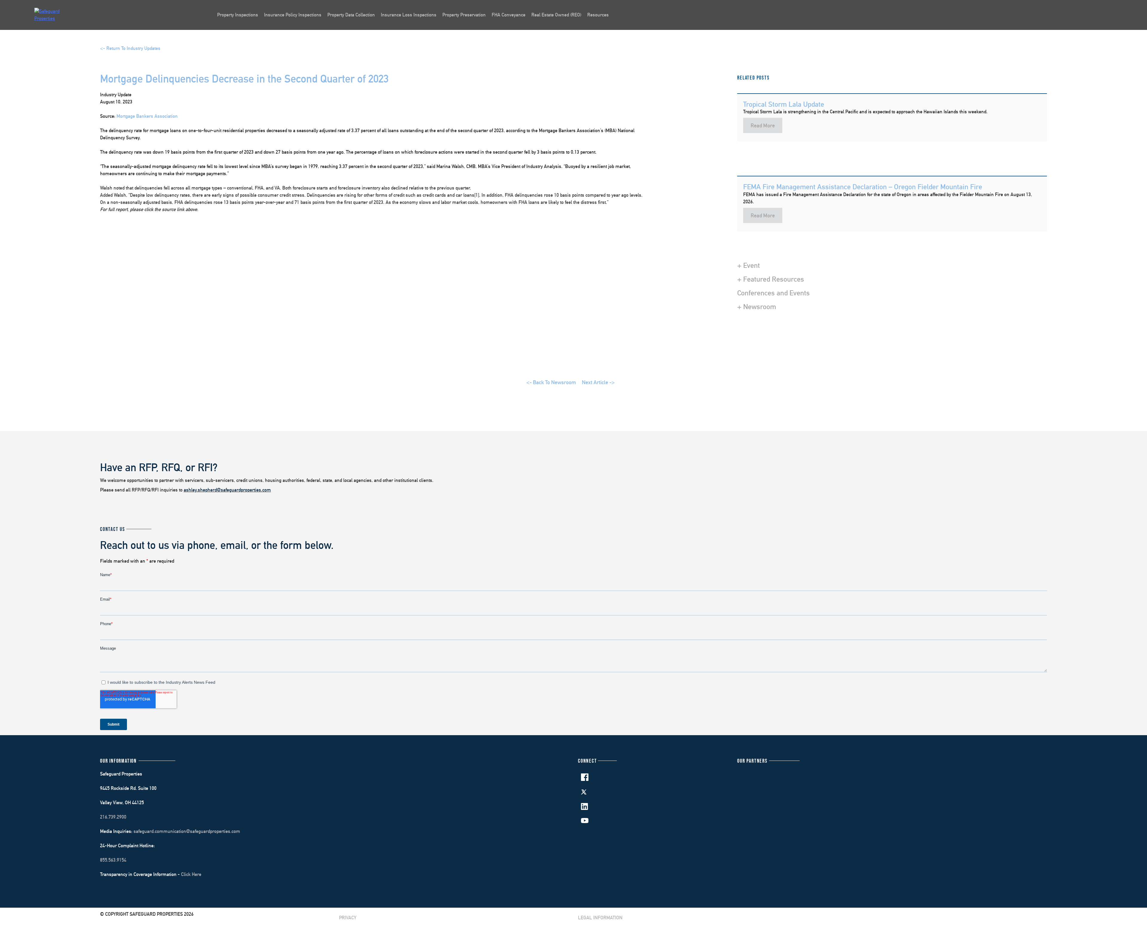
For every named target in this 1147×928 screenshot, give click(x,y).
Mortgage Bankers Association (147, 116)
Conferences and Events (773, 293)
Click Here (191, 874)
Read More (763, 125)
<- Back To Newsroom (551, 382)
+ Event (748, 265)
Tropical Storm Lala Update (783, 104)
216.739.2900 (113, 817)
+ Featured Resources (770, 279)
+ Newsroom (756, 306)
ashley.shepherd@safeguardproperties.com (227, 490)
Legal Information (600, 918)
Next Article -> (598, 382)
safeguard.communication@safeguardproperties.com (187, 831)
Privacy (347, 918)
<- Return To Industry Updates (130, 48)
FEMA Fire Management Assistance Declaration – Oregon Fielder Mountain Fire (862, 186)
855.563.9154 (113, 860)
